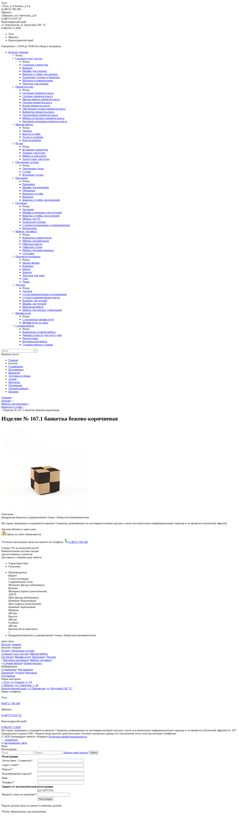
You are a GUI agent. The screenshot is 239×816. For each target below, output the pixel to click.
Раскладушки (30, 338)
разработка (11, 739)
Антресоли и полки (34, 221)
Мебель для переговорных (38, 250)
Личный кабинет (18, 388)
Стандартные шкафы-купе (38, 319)
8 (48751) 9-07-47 (11, 715)
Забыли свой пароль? (76, 752)
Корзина (13, 391)
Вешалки (27, 196)
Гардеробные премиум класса (40, 115)
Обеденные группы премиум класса (44, 108)
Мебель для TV (31, 218)
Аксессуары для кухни (36, 159)
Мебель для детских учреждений (42, 310)
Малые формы (31, 262)
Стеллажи (28, 253)
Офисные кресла (32, 243)
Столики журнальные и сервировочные (46, 225)
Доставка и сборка (19, 375)
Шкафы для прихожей (35, 187)
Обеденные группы (27, 162)
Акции (12, 379)
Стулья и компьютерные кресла (41, 297)
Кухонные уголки (33, 174)
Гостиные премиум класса (38, 93)
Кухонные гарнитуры (35, 149)
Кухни (19, 143)
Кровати (27, 67)
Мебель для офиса (26, 231)
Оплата (19, 672)
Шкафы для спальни (34, 71)
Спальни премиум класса (37, 96)
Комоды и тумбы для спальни (40, 74)
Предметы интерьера (27, 256)
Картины (27, 265)
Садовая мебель (24, 325)
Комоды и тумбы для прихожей (41, 199)
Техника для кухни (33, 152)
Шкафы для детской (34, 303)
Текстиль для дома (33, 275)
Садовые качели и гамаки (37, 344)
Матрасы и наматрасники (37, 80)
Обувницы (28, 190)
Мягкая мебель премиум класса (41, 99)
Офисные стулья (32, 247)
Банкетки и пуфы (32, 193)
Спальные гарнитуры (35, 64)
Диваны (27, 130)
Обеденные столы (33, 168)
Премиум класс (24, 86)
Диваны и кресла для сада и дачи (42, 335)
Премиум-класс (33, 663)
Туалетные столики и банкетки (41, 77)
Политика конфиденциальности (68, 736)
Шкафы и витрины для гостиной (42, 212)
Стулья (26, 171)
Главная (13, 360)
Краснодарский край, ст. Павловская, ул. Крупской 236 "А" (37, 688)
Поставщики (16, 369)
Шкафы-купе (23, 313)
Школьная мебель (32, 306)
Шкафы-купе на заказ (35, 322)
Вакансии (14, 372)
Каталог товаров (18, 52)
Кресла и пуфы (31, 133)
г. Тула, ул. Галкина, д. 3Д (16, 682)
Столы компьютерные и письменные (44, 294)
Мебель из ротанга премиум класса (43, 118)
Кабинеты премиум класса (38, 111)
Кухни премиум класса (36, 105)
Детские (20, 284)
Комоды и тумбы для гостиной (40, 215)
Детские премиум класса (37, 102)
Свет (25, 278)
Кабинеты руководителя (36, 237)
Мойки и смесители (34, 155)
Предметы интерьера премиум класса (44, 121)
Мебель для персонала (35, 240)
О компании (15, 366)
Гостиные (21, 203)
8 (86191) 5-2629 (11, 727)
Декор (26, 281)
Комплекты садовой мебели (39, 332)
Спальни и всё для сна (28, 58)
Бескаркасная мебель (34, 341)
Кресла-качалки (31, 140)
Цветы (26, 269)
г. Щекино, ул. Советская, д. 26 (19, 685)
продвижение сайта (15, 742)
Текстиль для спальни (35, 83)
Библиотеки (29, 228)
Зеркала (27, 272)
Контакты (14, 382)
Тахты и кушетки (32, 137)
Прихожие (21, 177)
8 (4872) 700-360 (78, 542)
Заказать (6, 529)
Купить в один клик (24, 529)
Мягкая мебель (24, 124)
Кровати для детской (34, 300)
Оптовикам (15, 385)
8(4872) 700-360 (10, 703)
